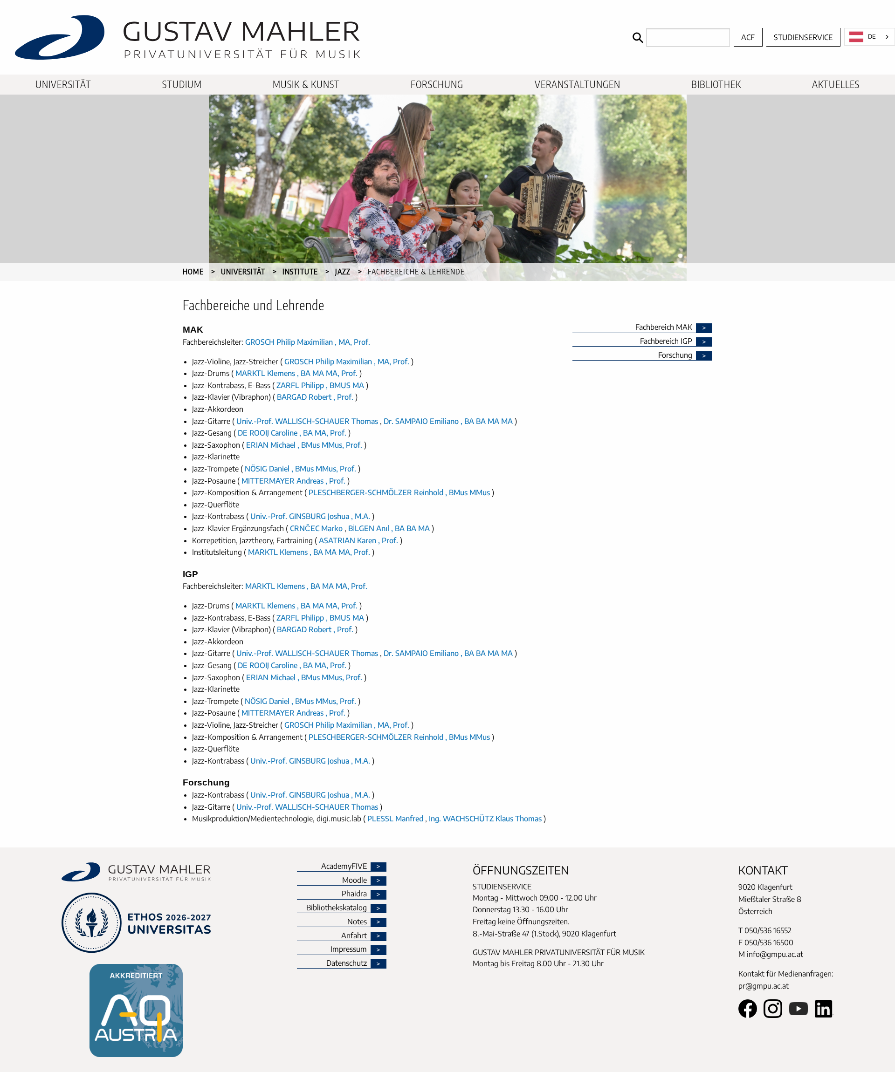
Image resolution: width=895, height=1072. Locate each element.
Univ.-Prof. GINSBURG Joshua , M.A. (310, 516)
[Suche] (637, 37)
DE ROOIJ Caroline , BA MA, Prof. (292, 432)
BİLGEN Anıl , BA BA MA (389, 528)
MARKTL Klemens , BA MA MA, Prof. (296, 373)
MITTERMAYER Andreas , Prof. (293, 480)
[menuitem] (63, 85)
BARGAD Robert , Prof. (315, 397)
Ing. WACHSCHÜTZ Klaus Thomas (486, 818)
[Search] (679, 37)
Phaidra (354, 894)
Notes (357, 922)
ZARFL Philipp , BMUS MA (320, 385)
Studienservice (803, 37)
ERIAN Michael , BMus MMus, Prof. (304, 445)
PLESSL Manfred (396, 818)
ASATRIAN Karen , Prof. (358, 540)
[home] (314, 37)
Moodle (354, 880)
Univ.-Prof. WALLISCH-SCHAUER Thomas (308, 421)
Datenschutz (346, 963)
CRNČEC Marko (317, 528)
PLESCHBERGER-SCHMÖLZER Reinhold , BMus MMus (399, 492)
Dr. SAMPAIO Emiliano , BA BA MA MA (448, 421)
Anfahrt (354, 936)
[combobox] (869, 37)
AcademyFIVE (344, 866)
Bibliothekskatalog (336, 908)
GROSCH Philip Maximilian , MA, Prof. (307, 342)
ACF (748, 37)
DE (872, 36)
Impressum (348, 949)
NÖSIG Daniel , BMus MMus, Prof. (300, 468)
